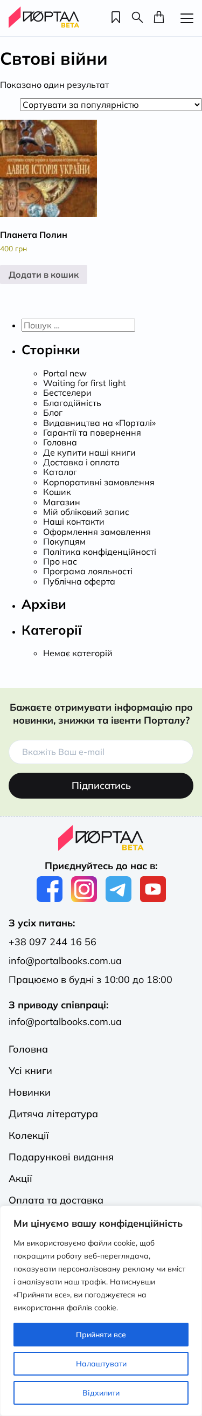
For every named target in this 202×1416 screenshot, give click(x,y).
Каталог (60, 471)
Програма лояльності (88, 571)
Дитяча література (53, 1114)
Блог (52, 412)
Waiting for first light (84, 382)
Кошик (57, 491)
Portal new (65, 373)
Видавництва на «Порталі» (99, 422)
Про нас (60, 561)
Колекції (29, 1135)
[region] (101, 1311)
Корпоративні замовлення (99, 482)
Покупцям (64, 541)
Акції (20, 1178)
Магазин (61, 502)
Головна (60, 442)
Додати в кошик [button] (44, 274)
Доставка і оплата (81, 462)
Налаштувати (101, 1364)
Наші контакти (74, 521)
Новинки (30, 1092)
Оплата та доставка (56, 1200)
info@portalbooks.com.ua (65, 960)
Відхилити (101, 1393)
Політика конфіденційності (99, 551)
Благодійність (72, 402)
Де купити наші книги (89, 452)
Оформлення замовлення (97, 531)
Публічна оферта (79, 581)
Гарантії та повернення (92, 432)
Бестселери (67, 392)
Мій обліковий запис (86, 511)
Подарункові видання (61, 1157)
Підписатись (101, 785)
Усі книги (30, 1070)
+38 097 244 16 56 (52, 942)
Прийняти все (101, 1334)
